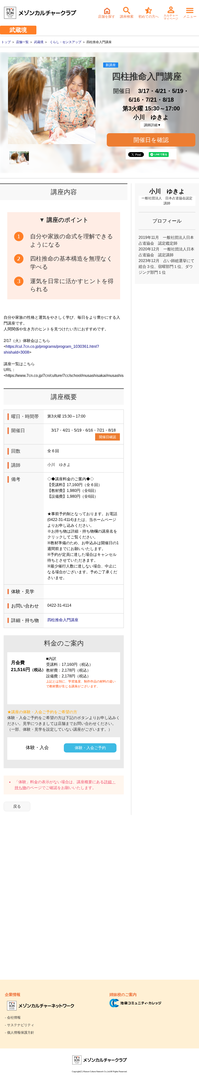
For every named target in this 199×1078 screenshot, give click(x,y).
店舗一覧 (22, 42)
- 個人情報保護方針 (19, 1032)
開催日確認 (107, 437)
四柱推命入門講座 (64, 620)
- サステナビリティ (19, 1025)
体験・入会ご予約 (90, 748)
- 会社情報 (13, 1017)
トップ (6, 42)
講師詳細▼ (152, 125)
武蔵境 (38, 42)
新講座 (111, 65)
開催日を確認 (151, 140)
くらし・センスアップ (65, 42)
